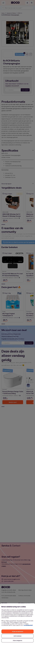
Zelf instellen (17, 636)
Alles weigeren (17, 640)
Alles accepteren (17, 631)
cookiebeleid (28, 625)
